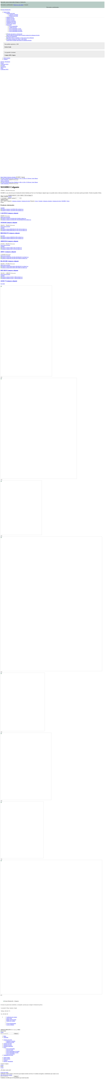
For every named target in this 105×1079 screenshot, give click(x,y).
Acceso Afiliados (10, 1024)
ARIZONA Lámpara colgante (9, 241)
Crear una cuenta (4, 1072)
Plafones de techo (10, 1042)
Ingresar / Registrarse (8, 1061)
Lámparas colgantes (13, 14)
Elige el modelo (4, 196)
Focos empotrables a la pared (12, 1051)
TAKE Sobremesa (5, 179)
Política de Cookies (10, 1021)
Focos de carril (9, 1050)
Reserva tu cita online (18, 4)
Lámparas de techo (26, 201)
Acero (36, 201)
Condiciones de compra (11, 1017)
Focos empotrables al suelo (12, 1052)
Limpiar (10, 196)
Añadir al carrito (4, 199)
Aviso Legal (9, 1018)
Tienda (5, 177)
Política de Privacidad (11, 1019)
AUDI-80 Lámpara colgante (9, 222)
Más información (4, 1075)
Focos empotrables (10, 1048)
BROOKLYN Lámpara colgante (10, 233)
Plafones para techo (13, 16)
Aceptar (10, 1075)
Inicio (2, 177)
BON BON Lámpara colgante (9, 270)
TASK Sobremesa (5, 183)
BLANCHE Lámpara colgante (10, 261)
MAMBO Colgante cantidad (8, 198)
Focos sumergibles (10, 1053)
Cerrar (2, 1032)
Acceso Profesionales (11, 1023)
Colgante (40, 201)
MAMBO (64, 201)
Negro (68, 201)
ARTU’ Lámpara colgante (8, 251)
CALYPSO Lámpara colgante (9, 213)
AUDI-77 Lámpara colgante (9, 281)
